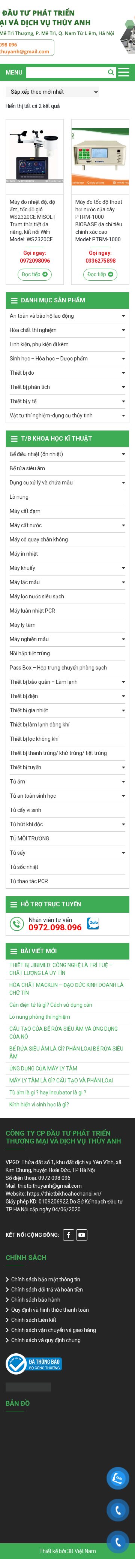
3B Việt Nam (81, 1551)
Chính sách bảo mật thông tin (45, 1279)
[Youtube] (81, 1235)
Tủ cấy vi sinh (25, 810)
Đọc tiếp (31, 274)
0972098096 (35, 261)
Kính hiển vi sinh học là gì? (39, 1105)
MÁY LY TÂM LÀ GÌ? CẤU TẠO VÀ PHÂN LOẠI (61, 1081)
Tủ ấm (17, 782)
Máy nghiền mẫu (29, 639)
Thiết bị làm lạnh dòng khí (39, 725)
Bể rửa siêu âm (27, 468)
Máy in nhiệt (24, 554)
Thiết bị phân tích (30, 387)
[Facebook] (68, 1235)
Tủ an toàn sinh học (33, 796)
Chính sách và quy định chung (46, 1340)
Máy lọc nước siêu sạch (37, 596)
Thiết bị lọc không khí (34, 739)
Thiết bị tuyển (25, 767)
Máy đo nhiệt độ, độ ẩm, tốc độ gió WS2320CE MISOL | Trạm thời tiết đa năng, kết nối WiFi (32, 217)
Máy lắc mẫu (25, 582)
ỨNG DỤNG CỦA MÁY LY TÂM (43, 1069)
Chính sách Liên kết (33, 1320)
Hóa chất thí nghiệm (33, 330)
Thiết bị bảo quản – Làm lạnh (44, 682)
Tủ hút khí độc (26, 824)
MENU (14, 72)
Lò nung (19, 497)
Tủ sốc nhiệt (24, 867)
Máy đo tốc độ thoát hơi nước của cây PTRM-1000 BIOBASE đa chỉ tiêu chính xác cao (98, 217)
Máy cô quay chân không (39, 540)
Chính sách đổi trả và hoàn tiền (47, 1290)
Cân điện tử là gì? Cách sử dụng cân (50, 1005)
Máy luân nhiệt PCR (32, 611)
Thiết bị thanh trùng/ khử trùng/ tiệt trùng (58, 753)
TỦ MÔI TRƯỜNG (29, 839)
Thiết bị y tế (23, 401)
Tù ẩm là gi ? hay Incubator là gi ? (47, 1093)
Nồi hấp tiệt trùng (30, 653)
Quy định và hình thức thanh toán (50, 1310)
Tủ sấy (18, 853)
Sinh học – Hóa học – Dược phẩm (49, 359)
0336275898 (101, 261)
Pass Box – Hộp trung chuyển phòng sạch (58, 668)
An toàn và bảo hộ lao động (42, 316)
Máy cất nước (26, 525)
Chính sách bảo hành (35, 1300)
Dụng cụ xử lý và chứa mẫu (41, 483)
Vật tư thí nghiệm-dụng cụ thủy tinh (51, 416)
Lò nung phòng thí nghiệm (39, 1017)
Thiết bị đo (22, 373)
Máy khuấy (22, 568)
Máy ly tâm (23, 625)
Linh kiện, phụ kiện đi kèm (39, 344)
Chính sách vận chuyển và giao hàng (53, 1330)
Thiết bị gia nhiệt (29, 710)
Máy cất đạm (25, 511)
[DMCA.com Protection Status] (28, 1387)
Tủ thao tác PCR (29, 881)
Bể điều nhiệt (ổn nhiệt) (36, 454)
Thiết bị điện (24, 696)
